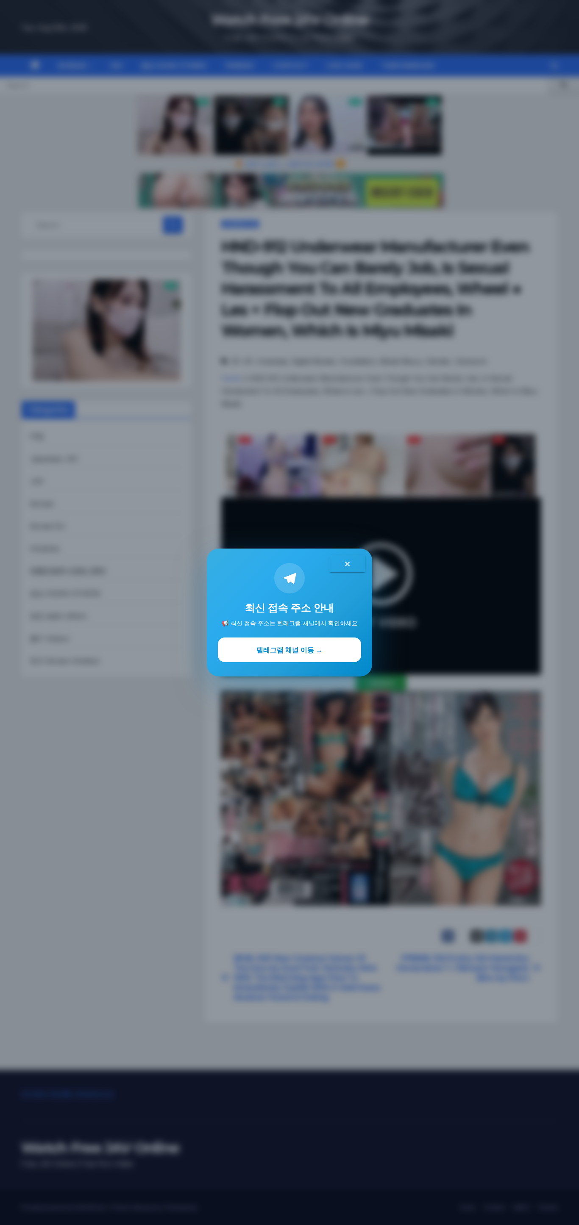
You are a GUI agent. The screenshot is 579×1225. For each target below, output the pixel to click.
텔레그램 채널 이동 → (289, 649)
